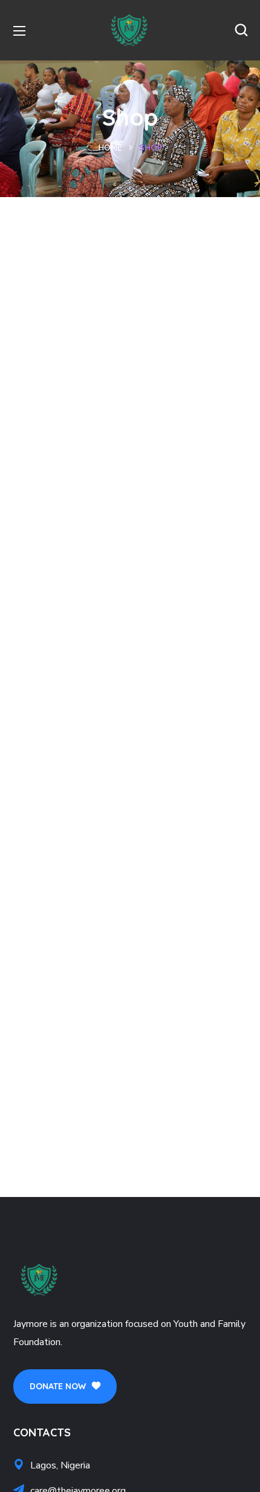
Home (110, 147)
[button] (241, 30)
